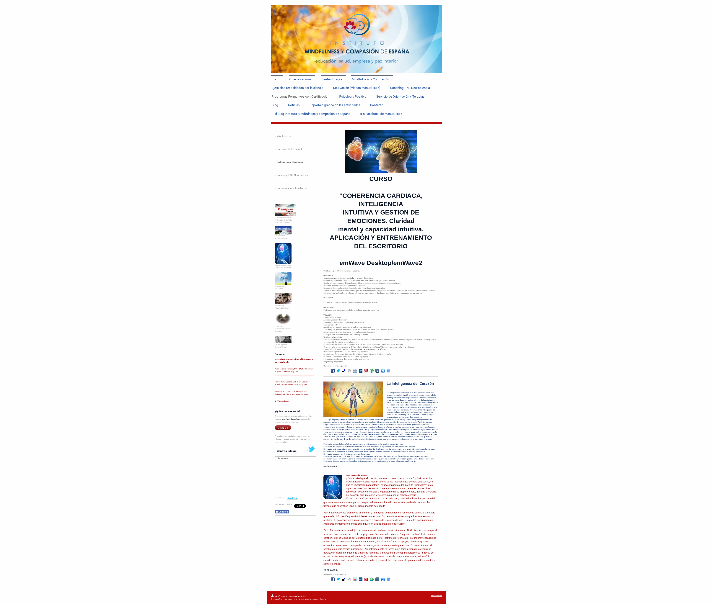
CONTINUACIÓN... (330, 466)
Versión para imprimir (283, 596)
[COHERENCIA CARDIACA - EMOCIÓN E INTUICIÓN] (283, 253)
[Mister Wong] (366, 371)
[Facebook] (333, 371)
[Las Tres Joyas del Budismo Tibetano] (283, 339)
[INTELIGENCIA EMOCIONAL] (283, 278)
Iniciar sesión (436, 595)
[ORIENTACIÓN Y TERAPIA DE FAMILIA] (283, 298)
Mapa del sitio (300, 596)
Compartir (283, 511)
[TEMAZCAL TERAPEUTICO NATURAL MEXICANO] (283, 318)
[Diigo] (383, 371)
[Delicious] (344, 371)
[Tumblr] (377, 371)
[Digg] (349, 371)
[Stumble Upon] (372, 371)
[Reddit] (355, 371)
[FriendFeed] (388, 371)
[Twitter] (338, 371)
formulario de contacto (291, 419)
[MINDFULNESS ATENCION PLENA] (283, 230)
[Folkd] (360, 371)
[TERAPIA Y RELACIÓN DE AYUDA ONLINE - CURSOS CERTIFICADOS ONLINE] (285, 210)
